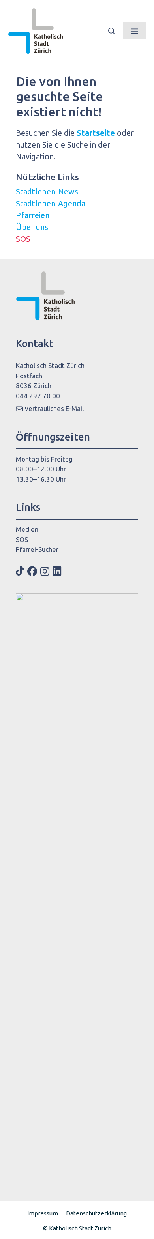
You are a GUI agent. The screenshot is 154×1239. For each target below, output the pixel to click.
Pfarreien (32, 215)
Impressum (42, 1213)
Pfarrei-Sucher (37, 549)
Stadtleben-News (47, 191)
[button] (111, 30)
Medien (27, 529)
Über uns (32, 227)
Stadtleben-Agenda (50, 203)
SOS (23, 238)
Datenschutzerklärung (96, 1213)
